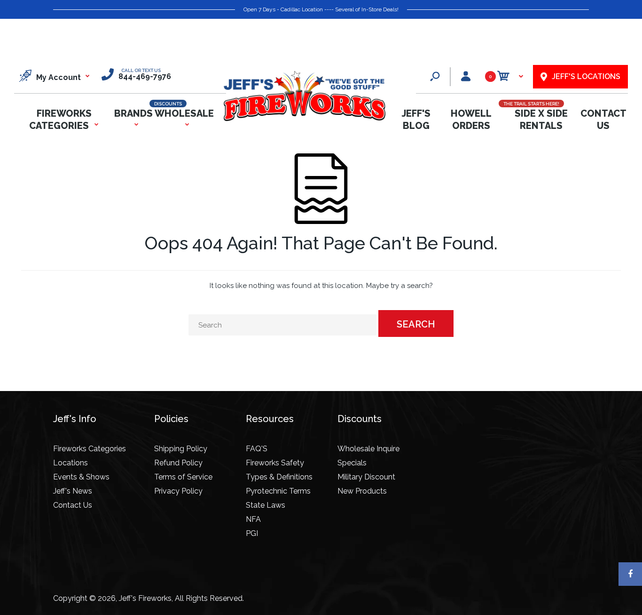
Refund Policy (178, 462)
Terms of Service (183, 476)
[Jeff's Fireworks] (304, 119)
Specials (352, 462)
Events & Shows (81, 476)
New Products (362, 491)
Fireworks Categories (89, 448)
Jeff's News (72, 491)
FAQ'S (256, 448)
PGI (252, 533)
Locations (70, 462)
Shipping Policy (180, 448)
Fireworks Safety (275, 462)
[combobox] (282, 324)
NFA (253, 519)
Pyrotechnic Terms (278, 491)
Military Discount (366, 476)
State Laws (265, 505)
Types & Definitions (279, 476)
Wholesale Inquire (368, 448)
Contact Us (72, 505)
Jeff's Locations (586, 76)
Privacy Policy (178, 491)
